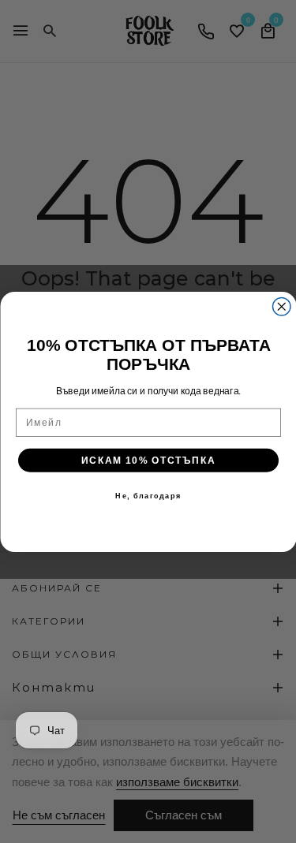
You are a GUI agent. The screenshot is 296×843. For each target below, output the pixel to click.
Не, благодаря (148, 495)
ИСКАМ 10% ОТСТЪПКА (148, 460)
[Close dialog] (281, 306)
